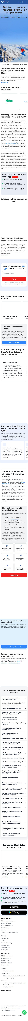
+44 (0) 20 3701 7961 (8, 978)
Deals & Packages (6, 923)
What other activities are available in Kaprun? (12, 812)
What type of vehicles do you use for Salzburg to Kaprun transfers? (12, 713)
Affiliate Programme (6, 956)
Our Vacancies (5, 965)
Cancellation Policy (6, 943)
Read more (5, 877)
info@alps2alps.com (8, 971)
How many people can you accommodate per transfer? (9, 718)
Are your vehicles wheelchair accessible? (10, 778)
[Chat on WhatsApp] (24, 1012)
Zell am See (19, 661)
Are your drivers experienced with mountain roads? (11, 728)
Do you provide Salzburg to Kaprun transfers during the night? (11, 783)
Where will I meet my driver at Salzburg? (13, 758)
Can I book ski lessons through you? (12, 798)
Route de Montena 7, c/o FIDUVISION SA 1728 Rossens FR (14, 983)
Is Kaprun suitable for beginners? (11, 807)
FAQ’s (2, 940)
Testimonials (4, 927)
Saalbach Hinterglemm (14, 663)
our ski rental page (14, 519)
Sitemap (20, 1015)
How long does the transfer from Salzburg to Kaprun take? (11, 698)
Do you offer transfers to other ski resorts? (11, 817)
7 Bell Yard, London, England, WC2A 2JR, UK (14, 975)
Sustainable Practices (7, 925)
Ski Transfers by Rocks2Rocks (9, 932)
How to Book (4, 938)
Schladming (4, 663)
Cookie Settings (5, 947)
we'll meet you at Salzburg (12, 143)
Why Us (3, 930)
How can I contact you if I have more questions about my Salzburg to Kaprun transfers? (13, 828)
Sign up (14, 279)
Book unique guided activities (14, 646)
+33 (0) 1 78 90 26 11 (8, 987)
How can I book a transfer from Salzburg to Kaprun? (10, 734)
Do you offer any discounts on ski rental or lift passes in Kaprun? (13, 794)
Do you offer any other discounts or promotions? (12, 803)
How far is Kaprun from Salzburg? (11, 708)
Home (3, 64)
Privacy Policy (22, 284)
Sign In (21, 2)
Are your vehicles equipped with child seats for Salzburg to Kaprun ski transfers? (12, 772)
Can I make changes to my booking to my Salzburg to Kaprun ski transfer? (12, 748)
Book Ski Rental (14, 575)
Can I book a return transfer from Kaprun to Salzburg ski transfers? (11, 822)
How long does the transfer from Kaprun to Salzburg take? (11, 834)
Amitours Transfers (6, 962)
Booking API (4, 949)
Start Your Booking (14, 342)
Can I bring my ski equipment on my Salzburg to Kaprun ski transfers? (12, 788)
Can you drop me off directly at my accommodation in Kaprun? (11, 766)
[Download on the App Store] (14, 907)
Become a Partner (6, 958)
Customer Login (5, 945)
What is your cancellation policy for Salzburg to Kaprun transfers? (12, 753)
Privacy (14, 1015)
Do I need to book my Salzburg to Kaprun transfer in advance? (11, 743)
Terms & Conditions (6, 1015)
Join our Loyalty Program (8, 921)
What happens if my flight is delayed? (12, 762)
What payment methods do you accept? (13, 738)
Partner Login (5, 960)
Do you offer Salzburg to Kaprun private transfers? (13, 723)
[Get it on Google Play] (14, 913)
